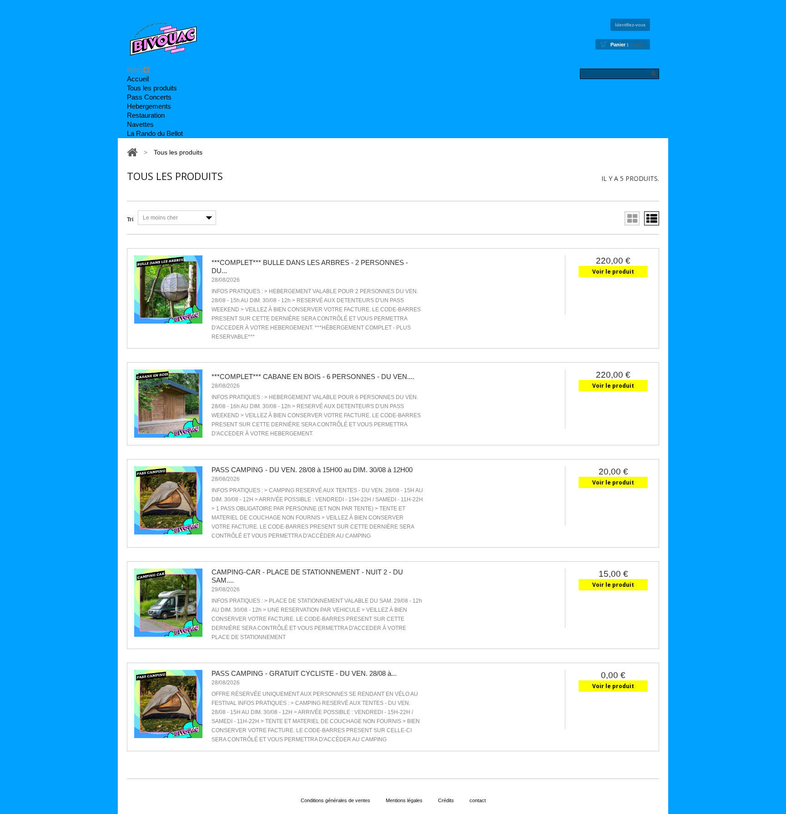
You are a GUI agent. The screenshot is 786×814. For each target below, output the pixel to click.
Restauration (146, 115)
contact (477, 800)
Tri (130, 219)
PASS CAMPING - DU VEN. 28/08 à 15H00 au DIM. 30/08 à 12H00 (312, 470)
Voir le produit (613, 271)
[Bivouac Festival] (163, 40)
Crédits (446, 800)
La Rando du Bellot (155, 133)
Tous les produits (152, 88)
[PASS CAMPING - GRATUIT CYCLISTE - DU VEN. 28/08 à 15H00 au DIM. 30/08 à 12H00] (168, 704)
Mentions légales (404, 800)
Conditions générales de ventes (335, 800)
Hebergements (149, 106)
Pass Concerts (149, 97)
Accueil (138, 79)
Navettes (140, 124)
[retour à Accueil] (132, 152)
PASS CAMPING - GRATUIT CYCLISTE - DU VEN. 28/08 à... (304, 673)
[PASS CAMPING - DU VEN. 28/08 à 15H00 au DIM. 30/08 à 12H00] (168, 500)
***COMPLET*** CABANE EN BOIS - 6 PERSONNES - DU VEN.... (313, 376)
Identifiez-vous (630, 24)
